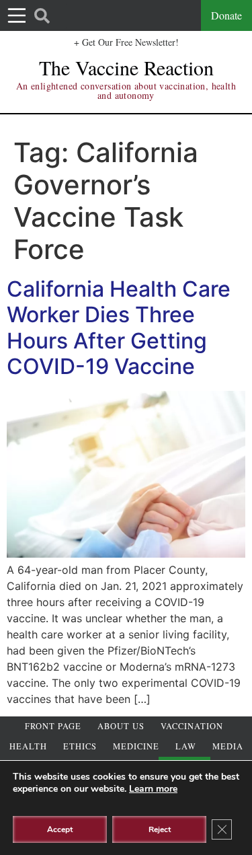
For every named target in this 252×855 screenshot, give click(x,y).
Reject (160, 829)
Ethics (80, 746)
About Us (120, 726)
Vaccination (192, 726)
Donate (226, 15)
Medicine (136, 746)
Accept (60, 829)
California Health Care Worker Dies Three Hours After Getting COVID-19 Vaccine (118, 327)
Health (28, 746)
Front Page (53, 726)
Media (227, 746)
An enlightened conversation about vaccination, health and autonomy (126, 90)
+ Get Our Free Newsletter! (126, 42)
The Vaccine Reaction (126, 67)
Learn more (153, 788)
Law (185, 746)
